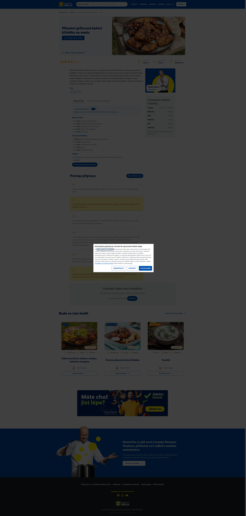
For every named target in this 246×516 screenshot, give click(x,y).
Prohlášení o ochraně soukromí (104, 263)
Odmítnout (118, 268)
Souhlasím (145, 268)
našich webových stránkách (105, 249)
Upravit (132, 268)
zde (131, 263)
